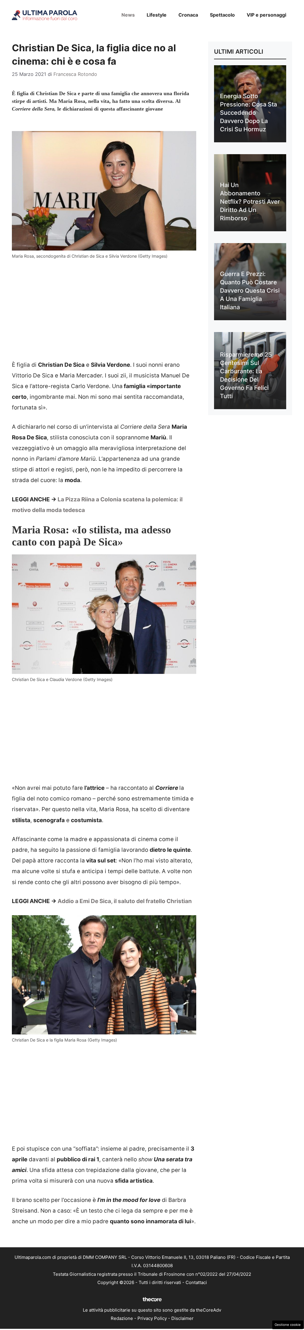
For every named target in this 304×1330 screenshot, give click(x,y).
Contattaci (196, 1282)
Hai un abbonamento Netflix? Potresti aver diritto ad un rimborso (250, 201)
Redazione (122, 1318)
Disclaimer (182, 1318)
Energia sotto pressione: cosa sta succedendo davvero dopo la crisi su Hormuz (248, 113)
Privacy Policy (152, 1318)
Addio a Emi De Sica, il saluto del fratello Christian (125, 901)
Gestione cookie (288, 1325)
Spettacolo (222, 15)
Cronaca (188, 15)
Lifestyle (157, 15)
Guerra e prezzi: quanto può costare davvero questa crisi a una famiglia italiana (250, 290)
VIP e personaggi (266, 15)
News (128, 15)
